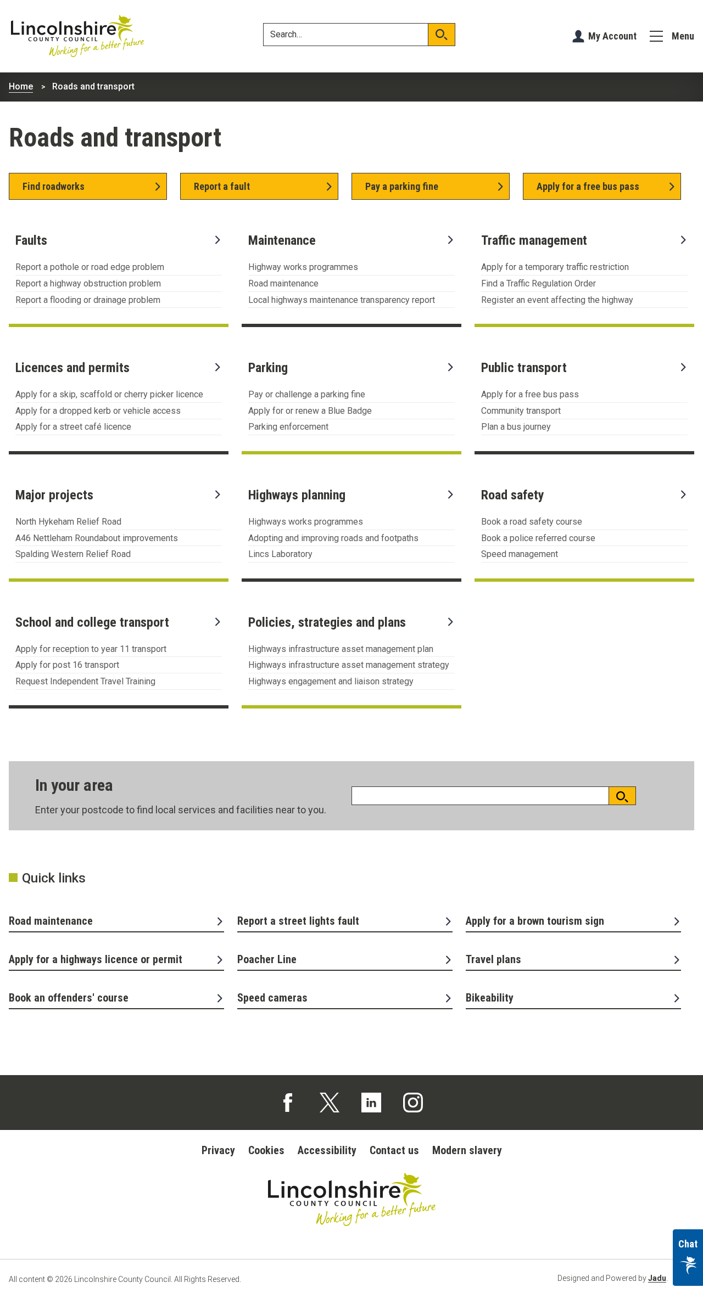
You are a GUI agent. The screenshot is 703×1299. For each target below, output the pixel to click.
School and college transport (92, 622)
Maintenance (282, 240)
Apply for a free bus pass (530, 394)
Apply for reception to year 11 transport (90, 649)
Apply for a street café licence (73, 426)
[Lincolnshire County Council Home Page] (77, 36)
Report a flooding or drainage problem (87, 300)
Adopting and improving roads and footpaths (333, 538)
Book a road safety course (531, 521)
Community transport (521, 411)
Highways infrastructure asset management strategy (348, 665)
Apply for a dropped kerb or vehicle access (98, 411)
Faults (31, 240)
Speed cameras (272, 997)
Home (21, 86)
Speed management (519, 554)
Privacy (218, 1150)
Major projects (54, 495)
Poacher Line (267, 959)
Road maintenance (283, 283)
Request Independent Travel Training (85, 681)
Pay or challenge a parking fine (306, 394)
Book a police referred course (538, 538)
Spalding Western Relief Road (73, 554)
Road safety (512, 495)
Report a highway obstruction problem (88, 283)
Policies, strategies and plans (327, 622)
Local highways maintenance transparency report (341, 300)
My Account (612, 36)
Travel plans (493, 959)
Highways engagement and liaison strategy (331, 681)
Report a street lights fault (298, 920)
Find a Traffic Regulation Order (538, 283)
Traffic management (534, 240)
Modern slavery (467, 1150)
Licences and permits (72, 367)
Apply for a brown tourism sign (535, 920)
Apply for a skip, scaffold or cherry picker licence (109, 394)
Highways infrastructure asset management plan (340, 649)
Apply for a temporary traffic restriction (555, 267)
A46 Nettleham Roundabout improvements (96, 538)
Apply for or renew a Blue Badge (310, 411)
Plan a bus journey (516, 426)
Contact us (394, 1150)
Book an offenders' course (69, 997)
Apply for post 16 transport (67, 665)
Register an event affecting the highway (557, 300)
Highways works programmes (305, 521)
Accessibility (327, 1150)
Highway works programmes (303, 267)
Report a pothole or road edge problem (89, 267)
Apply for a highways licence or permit (95, 959)
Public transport (524, 367)
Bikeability (490, 997)
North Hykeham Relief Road (68, 521)
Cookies (266, 1150)
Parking (268, 367)
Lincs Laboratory (280, 554)
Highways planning (296, 495)
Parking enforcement (288, 426)
